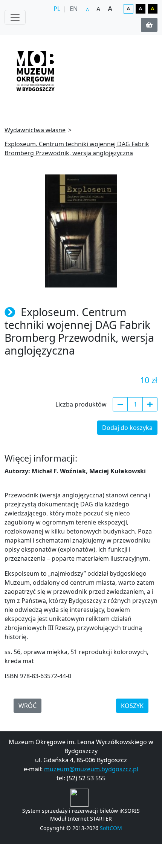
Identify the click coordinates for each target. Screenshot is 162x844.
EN (74, 9)
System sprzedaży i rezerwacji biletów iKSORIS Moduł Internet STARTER (81, 814)
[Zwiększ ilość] (149, 404)
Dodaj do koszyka (127, 428)
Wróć (27, 706)
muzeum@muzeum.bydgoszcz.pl (91, 769)
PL (56, 9)
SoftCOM (111, 828)
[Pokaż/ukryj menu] (15, 17)
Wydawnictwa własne (35, 130)
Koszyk (132, 706)
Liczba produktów (81, 404)
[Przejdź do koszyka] (149, 25)
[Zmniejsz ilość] (120, 404)
